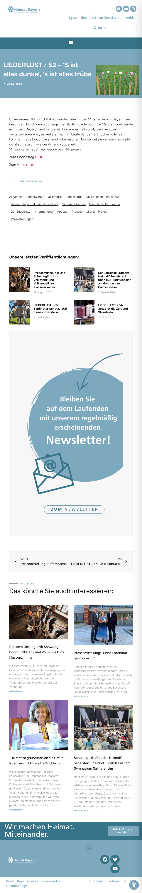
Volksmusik (55, 197)
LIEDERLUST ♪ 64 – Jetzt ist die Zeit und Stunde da (113, 308)
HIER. (30, 165)
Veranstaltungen (22, 219)
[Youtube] (126, 9)
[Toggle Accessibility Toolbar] (134, 885)
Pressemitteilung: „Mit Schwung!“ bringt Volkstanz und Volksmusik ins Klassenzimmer (49, 280)
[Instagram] (133, 9)
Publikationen (93, 197)
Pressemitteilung (83, 211)
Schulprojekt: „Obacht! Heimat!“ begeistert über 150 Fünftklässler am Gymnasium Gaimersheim (114, 280)
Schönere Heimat (74, 204)
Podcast (62, 211)
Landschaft (73, 197)
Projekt (103, 211)
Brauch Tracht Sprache (104, 204)
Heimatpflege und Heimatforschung (35, 204)
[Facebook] (119, 9)
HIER (38, 157)
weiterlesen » (16, 691)
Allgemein (16, 197)
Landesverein (35, 197)
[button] (71, 42)
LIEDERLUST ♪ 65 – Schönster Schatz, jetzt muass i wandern (50, 308)
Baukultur (112, 197)
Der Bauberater (21, 211)
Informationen (44, 211)
